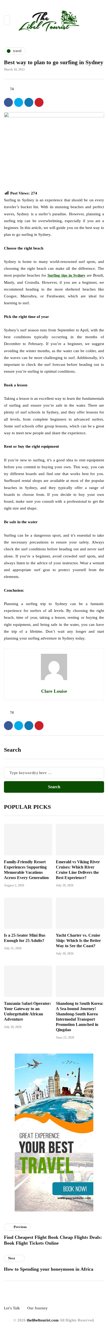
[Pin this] (39, 102)
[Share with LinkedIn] (28, 102)
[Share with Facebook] (8, 102)
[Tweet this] (18, 102)
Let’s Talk (12, 1308)
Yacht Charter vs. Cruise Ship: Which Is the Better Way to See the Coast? (78, 940)
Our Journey (37, 1308)
